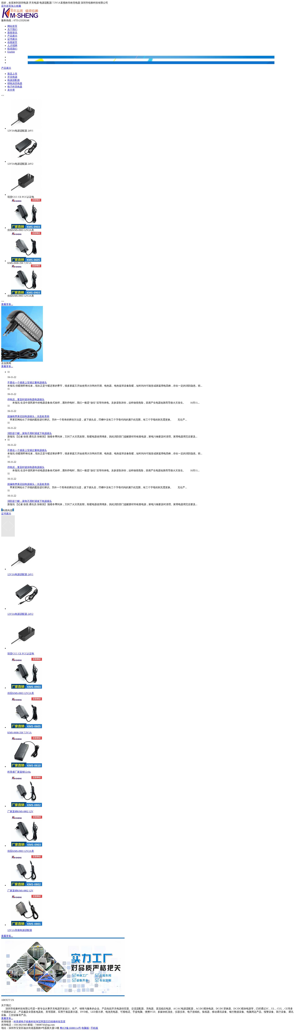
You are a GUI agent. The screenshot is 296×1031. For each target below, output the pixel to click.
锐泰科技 (55, 1021)
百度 (62, 1021)
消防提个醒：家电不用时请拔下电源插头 (29, 433)
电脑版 (85, 1028)
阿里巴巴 (46, 1021)
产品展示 (12, 36)
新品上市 (12, 73)
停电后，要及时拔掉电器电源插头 (25, 399)
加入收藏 (16, 6)
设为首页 (6, 6)
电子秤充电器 (14, 86)
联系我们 (12, 48)
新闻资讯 (12, 32)
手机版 (94, 1028)
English (11, 52)
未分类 (11, 90)
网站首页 (12, 26)
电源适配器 (13, 80)
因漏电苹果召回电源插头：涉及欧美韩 (28, 416)
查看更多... (7, 304)
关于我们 (12, 29)
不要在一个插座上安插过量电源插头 (27, 382)
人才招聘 (12, 45)
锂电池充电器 (14, 83)
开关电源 (12, 77)
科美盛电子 (20, 1021)
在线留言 (12, 42)
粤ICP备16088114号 (70, 1028)
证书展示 (12, 39)
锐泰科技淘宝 (33, 1021)
